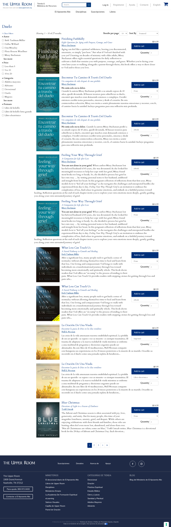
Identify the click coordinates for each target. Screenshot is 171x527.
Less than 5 (10, 66)
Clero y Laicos (94, 495)
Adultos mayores (13, 81)
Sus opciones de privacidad (95, 523)
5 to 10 (8, 70)
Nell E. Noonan (68, 331)
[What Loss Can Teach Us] (48, 265)
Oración (91, 483)
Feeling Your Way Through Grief (82, 155)
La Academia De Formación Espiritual (61, 495)
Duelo (8, 93)
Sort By (132, 33)
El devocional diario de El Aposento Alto (62, 480)
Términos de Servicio (86, 522)
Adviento (9, 85)
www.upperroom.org (25, 8)
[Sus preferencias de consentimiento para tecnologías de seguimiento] (166, 524)
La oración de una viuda (77, 325)
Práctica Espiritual (95, 487)
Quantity (144, 52)
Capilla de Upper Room (55, 506)
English (156, 5)
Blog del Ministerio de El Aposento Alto (146, 480)
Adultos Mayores (95, 502)
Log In (105, 5)
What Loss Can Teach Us (76, 247)
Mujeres (8, 96)
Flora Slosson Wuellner (16, 51)
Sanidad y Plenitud (95, 498)
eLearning (49, 498)
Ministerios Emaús (53, 491)
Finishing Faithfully (73, 39)
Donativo (79, 463)
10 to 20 (8, 73)
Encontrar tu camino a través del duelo (87, 77)
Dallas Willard (12, 44)
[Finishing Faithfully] (48, 56)
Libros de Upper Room (55, 483)
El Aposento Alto (62, 12)
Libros (113, 12)
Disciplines (49, 487)
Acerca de (94, 463)
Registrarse (118, 5)
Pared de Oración (52, 510)
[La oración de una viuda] (48, 342)
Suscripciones (97, 12)
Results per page (111, 33)
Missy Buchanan (13, 55)
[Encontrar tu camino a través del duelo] (48, 94)
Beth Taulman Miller (15, 40)
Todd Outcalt (67, 409)
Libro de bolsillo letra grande (18, 111)
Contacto (144, 5)
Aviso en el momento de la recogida (74, 523)
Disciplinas (81, 12)
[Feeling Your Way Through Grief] (48, 172)
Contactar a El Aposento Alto (18, 496)
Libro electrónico (13, 115)
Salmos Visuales (52, 502)
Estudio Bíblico (94, 491)
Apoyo (108, 463)
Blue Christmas (70, 402)
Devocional (10, 89)
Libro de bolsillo (12, 107)
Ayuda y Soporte (113, 522)
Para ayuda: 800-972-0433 (18, 489)
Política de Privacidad (100, 522)
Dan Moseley (11, 47)
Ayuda (132, 5)
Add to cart (139, 46)
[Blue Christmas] (48, 420)
